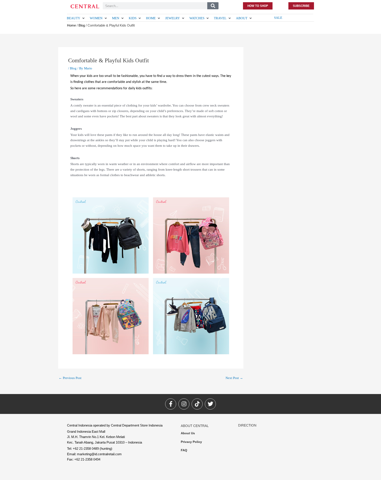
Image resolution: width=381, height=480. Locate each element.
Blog (81, 25)
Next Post (234, 378)
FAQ (184, 450)
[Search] (213, 5)
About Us (188, 433)
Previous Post (70, 378)
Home (71, 25)
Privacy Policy (191, 442)
